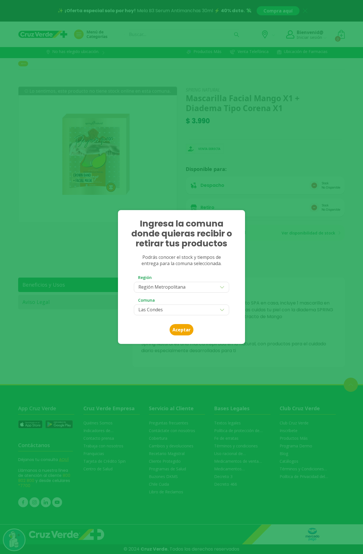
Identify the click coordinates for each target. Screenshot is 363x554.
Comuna (146, 300)
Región (145, 277)
